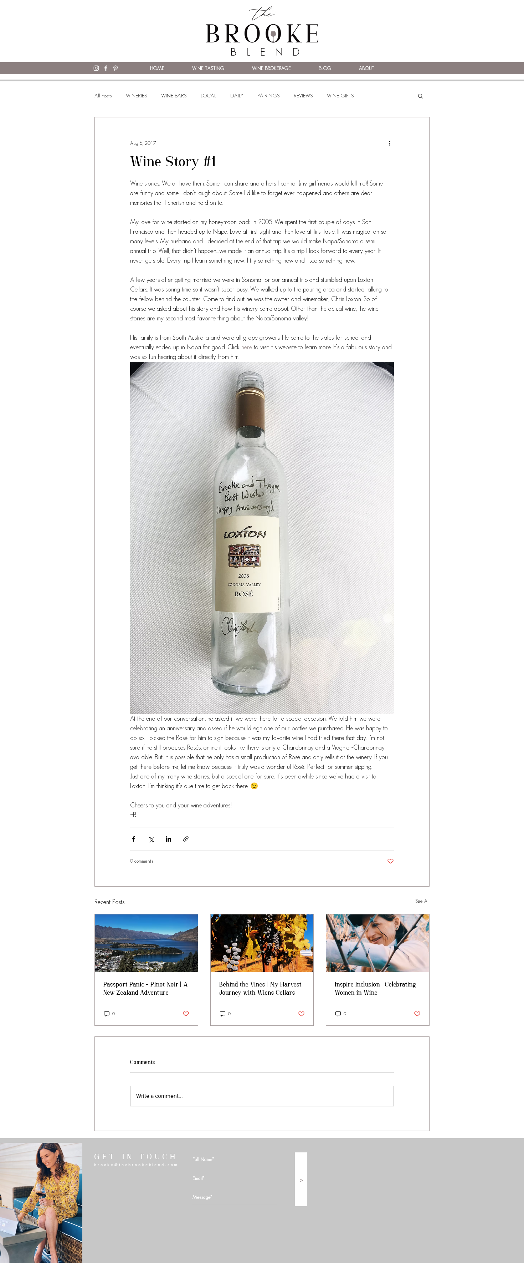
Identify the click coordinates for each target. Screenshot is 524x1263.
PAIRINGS (268, 95)
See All (422, 901)
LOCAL (208, 95)
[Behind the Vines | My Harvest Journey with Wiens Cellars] (262, 943)
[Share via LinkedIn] (168, 839)
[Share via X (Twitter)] (151, 839)
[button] (420, 95)
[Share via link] (186, 839)
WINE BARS (173, 95)
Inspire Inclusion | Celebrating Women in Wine (375, 989)
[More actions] (389, 143)
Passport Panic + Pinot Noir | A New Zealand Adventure (145, 989)
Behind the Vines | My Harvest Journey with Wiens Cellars (260, 989)
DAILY (236, 95)
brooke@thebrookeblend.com (136, 1164)
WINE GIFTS (340, 95)
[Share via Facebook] (133, 839)
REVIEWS (303, 95)
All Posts (103, 95)
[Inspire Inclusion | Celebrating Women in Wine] (377, 943)
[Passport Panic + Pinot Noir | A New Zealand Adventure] (146, 943)
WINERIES (136, 95)
